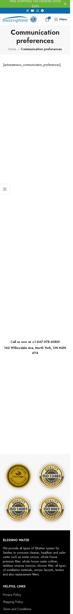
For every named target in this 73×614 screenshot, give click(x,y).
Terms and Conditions (17, 609)
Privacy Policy (12, 595)
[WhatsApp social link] (37, 10)
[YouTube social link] (32, 10)
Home (12, 49)
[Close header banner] (65, 4)
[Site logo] (20, 19)
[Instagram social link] (27, 10)
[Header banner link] (35, 4)
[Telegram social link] (42, 10)
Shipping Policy (13, 602)
